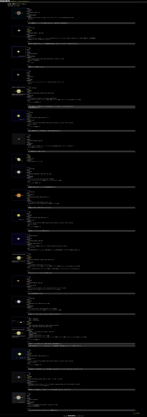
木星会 (29, 156)
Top (9, 5)
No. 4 (12, 5)
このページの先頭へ (136, 413)
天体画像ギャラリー (14, 1)
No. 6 (18, 5)
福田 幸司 (30, 30)
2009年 (19, 1)
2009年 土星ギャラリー (25, 1)
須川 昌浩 (30, 376)
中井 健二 (30, 90)
